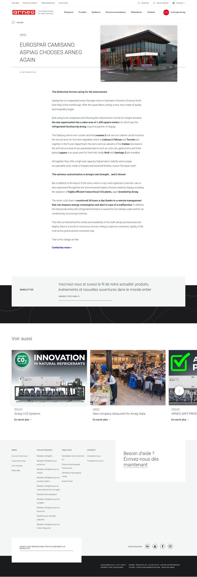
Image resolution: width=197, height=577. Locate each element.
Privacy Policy (141, 565)
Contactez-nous (94, 456)
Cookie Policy (153, 565)
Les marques (17, 466)
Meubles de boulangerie (47, 494)
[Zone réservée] (160, 3)
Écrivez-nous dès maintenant (141, 462)
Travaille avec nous (95, 461)
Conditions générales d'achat (148, 567)
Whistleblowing (168, 567)
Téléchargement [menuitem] (48, 3)
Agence (23, 35)
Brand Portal (67, 481)
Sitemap (132, 565)
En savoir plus (21, 419)
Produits (18, 409)
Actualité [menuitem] (15, 3)
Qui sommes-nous (20, 456)
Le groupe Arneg (18, 461)
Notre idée (16, 470)
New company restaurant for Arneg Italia (119, 413)
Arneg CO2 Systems (27, 413)
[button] (179, 390)
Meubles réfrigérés (44, 456)
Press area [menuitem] (63, 3)
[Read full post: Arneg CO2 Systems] (49, 377)
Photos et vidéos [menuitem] (30, 3)
